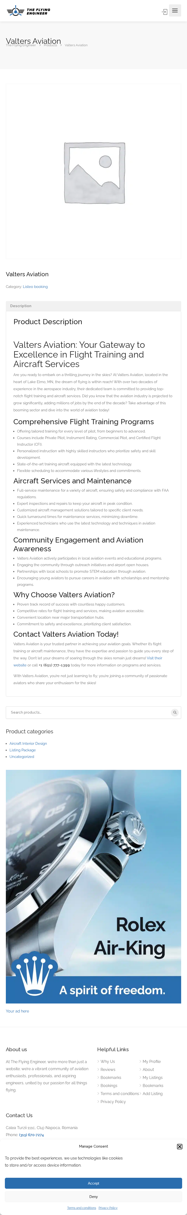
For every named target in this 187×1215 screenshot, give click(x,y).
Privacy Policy (108, 1208)
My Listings (153, 1077)
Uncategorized (21, 757)
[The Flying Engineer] (28, 10)
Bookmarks (111, 1077)
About (148, 1069)
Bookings (109, 1085)
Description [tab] (20, 306)
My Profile (152, 1061)
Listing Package (22, 750)
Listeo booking (35, 287)
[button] (179, 1146)
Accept (93, 1183)
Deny (93, 1197)
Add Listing (153, 1093)
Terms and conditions (81, 1208)
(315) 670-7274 (31, 1135)
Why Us (108, 1061)
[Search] (175, 713)
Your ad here (17, 1011)
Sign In (165, 12)
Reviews (108, 1069)
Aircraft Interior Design (28, 743)
